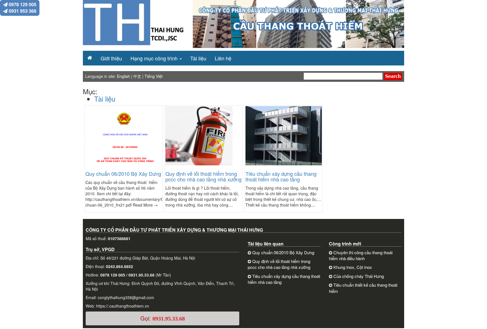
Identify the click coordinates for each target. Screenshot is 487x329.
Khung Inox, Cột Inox (352, 267)
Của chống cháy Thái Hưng (358, 276)
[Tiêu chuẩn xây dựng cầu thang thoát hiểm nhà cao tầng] (284, 138)
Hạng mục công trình (154, 58)
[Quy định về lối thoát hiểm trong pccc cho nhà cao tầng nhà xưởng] (199, 138)
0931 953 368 (22, 11)
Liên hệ (223, 58)
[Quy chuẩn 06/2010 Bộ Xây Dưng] (124, 138)
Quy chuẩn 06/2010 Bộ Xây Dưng (123, 173)
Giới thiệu (111, 58)
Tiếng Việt (154, 76)
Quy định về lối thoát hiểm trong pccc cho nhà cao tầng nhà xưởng (203, 176)
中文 (137, 76)
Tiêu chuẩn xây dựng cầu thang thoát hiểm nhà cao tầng (280, 176)
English (123, 76)
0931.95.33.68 (168, 318)
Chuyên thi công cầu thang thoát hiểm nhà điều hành (361, 255)
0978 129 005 (22, 4)
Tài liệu (198, 58)
